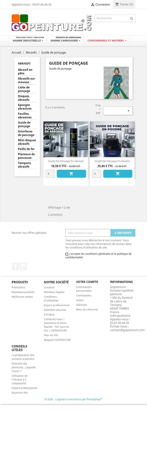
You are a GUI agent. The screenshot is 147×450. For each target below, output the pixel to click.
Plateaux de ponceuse (26, 156)
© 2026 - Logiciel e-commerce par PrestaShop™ (73, 399)
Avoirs (80, 300)
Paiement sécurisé (55, 309)
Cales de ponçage (24, 89)
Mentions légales (54, 292)
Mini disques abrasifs (27, 142)
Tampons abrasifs (24, 165)
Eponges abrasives (25, 106)
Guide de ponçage (24, 124)
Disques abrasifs (23, 98)
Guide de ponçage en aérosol (66, 161)
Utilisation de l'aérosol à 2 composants (20, 379)
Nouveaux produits (23, 292)
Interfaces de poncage (26, 133)
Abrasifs (24, 63)
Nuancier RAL (20, 392)
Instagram (23, 266)
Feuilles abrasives (25, 115)
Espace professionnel (57, 305)
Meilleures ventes (22, 296)
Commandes (83, 295)
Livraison (49, 287)
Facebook (15, 266)
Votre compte (87, 282)
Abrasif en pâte (25, 71)
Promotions (18, 287)
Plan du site (51, 335)
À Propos (49, 314)
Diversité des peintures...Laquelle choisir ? (24, 367)
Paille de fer (26, 149)
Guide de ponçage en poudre (112, 161)
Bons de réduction (87, 309)
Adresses (81, 304)
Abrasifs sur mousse (26, 80)
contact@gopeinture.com (127, 330)
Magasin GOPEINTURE (57, 339)
